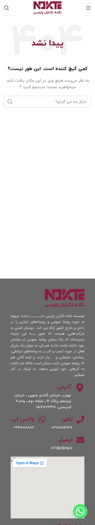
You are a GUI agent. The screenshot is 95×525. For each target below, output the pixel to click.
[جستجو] (6, 8)
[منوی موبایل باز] (88, 8)
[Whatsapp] (80, 511)
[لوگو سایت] (47, 7)
